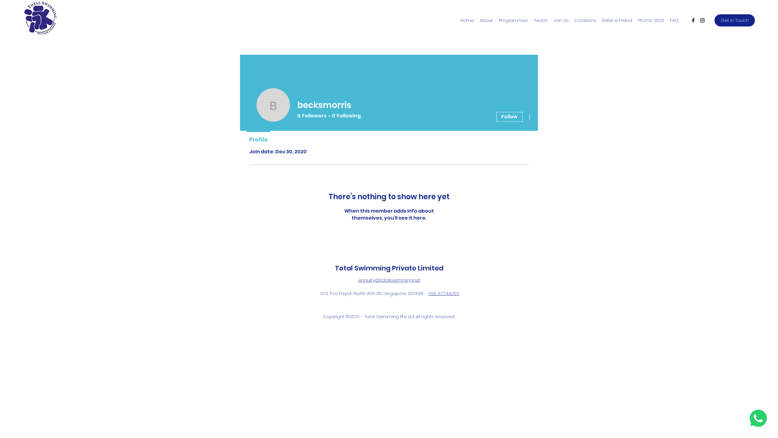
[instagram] (702, 20)
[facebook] (693, 20)
